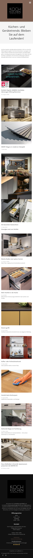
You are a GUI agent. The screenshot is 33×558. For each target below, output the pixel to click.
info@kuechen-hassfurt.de (18, 534)
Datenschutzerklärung (16, 539)
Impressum (16, 537)
